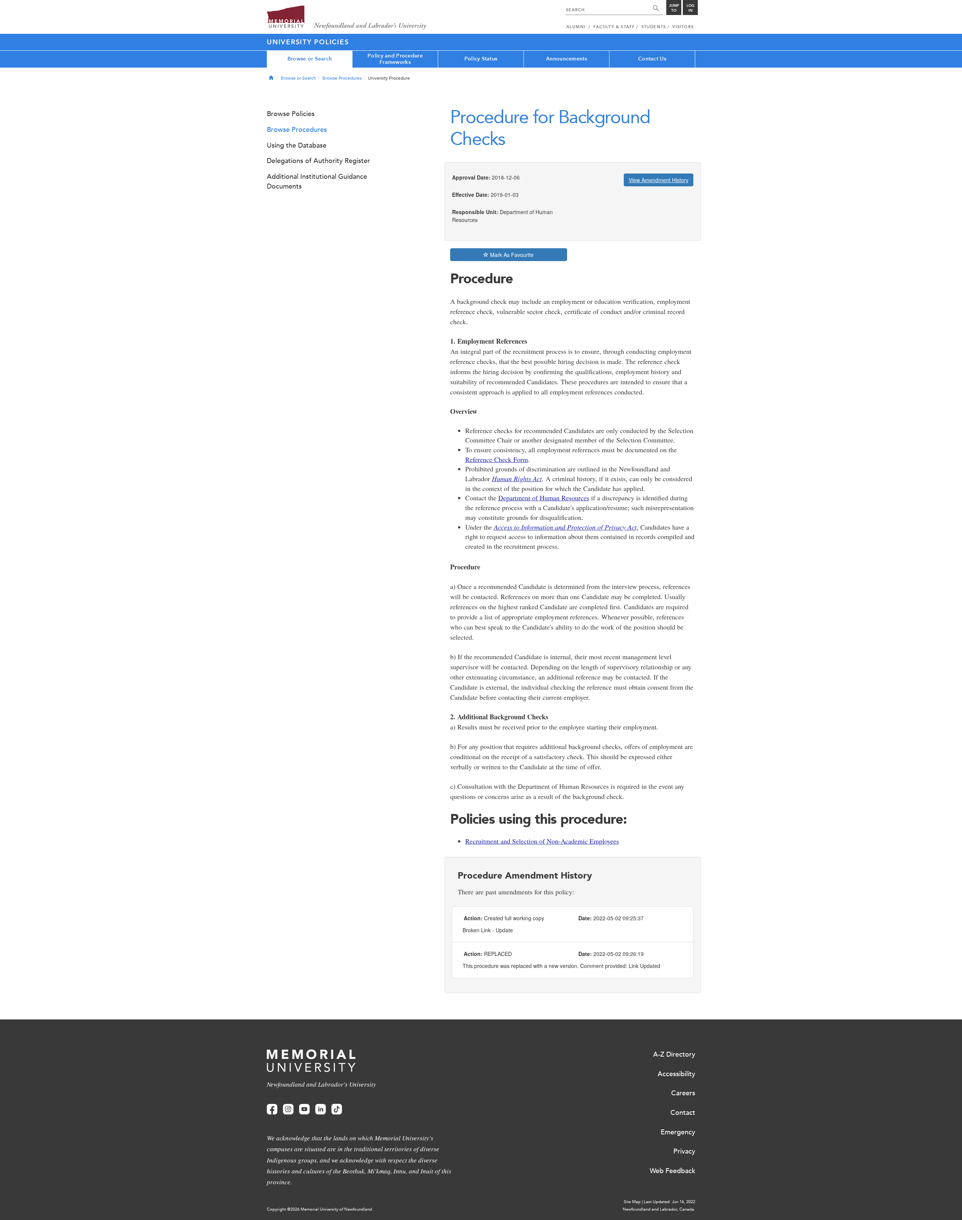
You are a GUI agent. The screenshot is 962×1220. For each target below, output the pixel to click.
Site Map (632, 1201)
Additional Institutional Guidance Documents (317, 181)
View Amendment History (658, 180)
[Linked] (320, 1109)
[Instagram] (288, 1109)
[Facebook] (272, 1109)
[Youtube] (304, 1109)
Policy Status (481, 59)
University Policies (308, 42)
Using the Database (297, 145)
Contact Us (652, 59)
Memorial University (347, 18)
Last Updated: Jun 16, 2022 (669, 1201)
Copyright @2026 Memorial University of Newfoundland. (320, 1209)
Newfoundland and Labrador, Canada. (659, 1209)
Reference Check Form (496, 459)
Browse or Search (309, 59)
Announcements (566, 59)
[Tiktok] (336, 1109)
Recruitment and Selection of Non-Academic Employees (542, 841)
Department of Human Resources (543, 497)
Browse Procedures (342, 78)
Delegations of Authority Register (318, 161)
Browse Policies (291, 114)
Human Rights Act (517, 478)
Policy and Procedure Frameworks (395, 59)
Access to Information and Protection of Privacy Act (565, 526)
